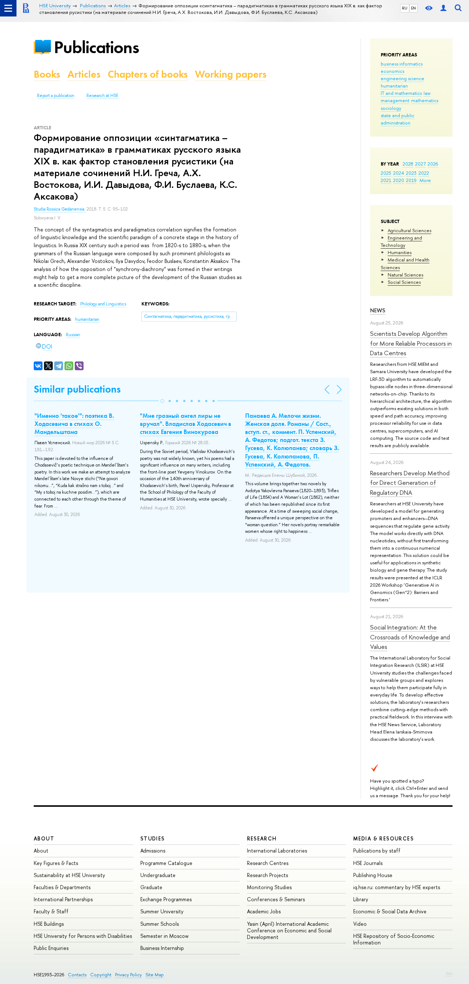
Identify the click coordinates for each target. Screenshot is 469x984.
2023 (411, 173)
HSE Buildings (49, 923)
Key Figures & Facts (56, 862)
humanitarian (394, 85)
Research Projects (267, 875)
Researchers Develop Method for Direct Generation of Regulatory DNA (410, 483)
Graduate (151, 887)
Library (360, 899)
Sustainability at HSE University (69, 875)
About (44, 838)
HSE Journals (368, 862)
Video (360, 923)
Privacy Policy (128, 975)
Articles (83, 74)
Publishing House (372, 875)
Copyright (100, 975)
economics (392, 71)
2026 (433, 163)
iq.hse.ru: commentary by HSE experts (396, 887)
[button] (162, 401)
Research (262, 838)
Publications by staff (376, 850)
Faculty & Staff (51, 911)
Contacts (77, 975)
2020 (398, 180)
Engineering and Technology (401, 241)
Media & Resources (383, 838)
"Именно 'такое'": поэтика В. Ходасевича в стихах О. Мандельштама (74, 424)
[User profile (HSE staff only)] (443, 8)
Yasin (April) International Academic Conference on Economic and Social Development (289, 930)
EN (413, 8)
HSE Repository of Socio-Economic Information (393, 939)
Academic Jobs (264, 911)
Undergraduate (158, 875)
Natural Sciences (405, 274)
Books (47, 74)
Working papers (230, 74)
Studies (152, 838)
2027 (420, 163)
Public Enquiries (51, 947)
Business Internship (162, 947)
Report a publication (55, 96)
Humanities (399, 252)
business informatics (401, 63)
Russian (73, 335)
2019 (411, 180)
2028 (408, 163)
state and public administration (397, 119)
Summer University (162, 911)
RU (404, 8)
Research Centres (267, 862)
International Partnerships (63, 899)
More (425, 180)
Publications (96, 47)
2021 (386, 180)
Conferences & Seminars (276, 899)
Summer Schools (159, 923)
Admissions (152, 850)
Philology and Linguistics (103, 304)
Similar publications (77, 389)
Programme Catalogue (166, 862)
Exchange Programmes (166, 899)
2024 (398, 173)
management (395, 100)
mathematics (424, 100)
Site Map (154, 975)
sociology (391, 108)
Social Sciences (404, 282)
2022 (423, 173)
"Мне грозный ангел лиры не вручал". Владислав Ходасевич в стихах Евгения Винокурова (185, 424)
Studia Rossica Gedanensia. (60, 209)
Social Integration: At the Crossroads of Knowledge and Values (410, 637)
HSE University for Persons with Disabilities (83, 935)
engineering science (402, 78)
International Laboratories (277, 850)
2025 (386, 173)
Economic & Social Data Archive (389, 911)
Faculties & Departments (62, 887)
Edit (449, 973)
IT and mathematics (401, 93)
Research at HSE (102, 96)
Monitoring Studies (269, 887)
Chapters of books (148, 74)
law (427, 93)
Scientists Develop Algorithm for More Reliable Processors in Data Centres (411, 343)
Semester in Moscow (164, 935)
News (377, 310)
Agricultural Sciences (409, 230)
